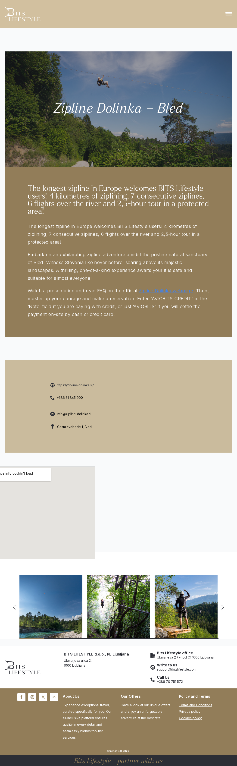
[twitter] (43, 697)
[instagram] (32, 697)
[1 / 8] (50, 606)
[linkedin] (54, 697)
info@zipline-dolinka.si (74, 414)
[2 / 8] (118, 606)
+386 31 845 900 (70, 398)
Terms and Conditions (195, 705)
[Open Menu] (228, 14)
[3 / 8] (186, 606)
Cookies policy (190, 718)
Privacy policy (189, 711)
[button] (14, 607)
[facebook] (21, 697)
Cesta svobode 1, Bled (74, 427)
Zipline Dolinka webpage (166, 290)
